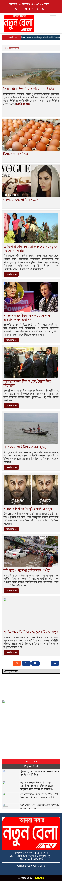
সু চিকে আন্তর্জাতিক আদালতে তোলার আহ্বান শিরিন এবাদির (27, 317)
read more (23, 104)
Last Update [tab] (31, 761)
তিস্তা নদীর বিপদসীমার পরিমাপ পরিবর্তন (28, 89)
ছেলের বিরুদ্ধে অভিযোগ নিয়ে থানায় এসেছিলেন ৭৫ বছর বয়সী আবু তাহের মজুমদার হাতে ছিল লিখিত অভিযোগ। (36, 786)
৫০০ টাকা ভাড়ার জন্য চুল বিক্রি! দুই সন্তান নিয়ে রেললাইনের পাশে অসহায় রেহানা (39, 795)
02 (26, 663)
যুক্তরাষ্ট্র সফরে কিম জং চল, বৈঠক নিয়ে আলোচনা (27, 383)
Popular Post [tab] (31, 766)
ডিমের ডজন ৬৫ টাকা (15, 154)
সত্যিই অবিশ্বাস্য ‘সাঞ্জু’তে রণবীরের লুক (28, 509)
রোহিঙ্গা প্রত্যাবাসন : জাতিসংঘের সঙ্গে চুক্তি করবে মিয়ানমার (30, 248)
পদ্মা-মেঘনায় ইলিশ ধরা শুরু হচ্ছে (25, 447)
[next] (35, 663)
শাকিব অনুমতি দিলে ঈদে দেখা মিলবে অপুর (31, 632)
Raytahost (38, 878)
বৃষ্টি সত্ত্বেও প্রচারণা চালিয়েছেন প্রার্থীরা (27, 570)
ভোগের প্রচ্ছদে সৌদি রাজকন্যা (20, 200)
